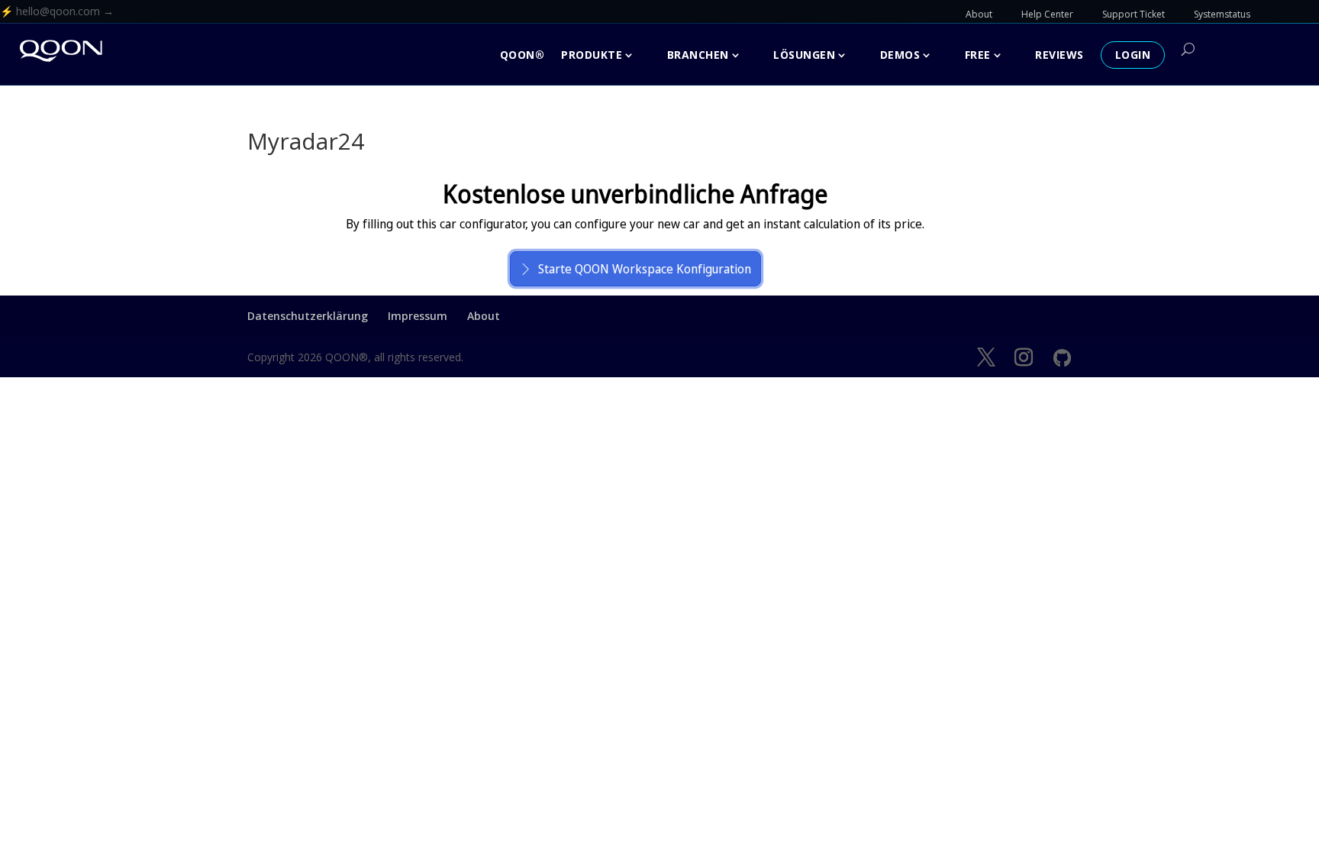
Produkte (591, 54)
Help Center (1047, 14)
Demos (900, 54)
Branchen (698, 54)
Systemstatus (1222, 14)
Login (1133, 54)
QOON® (522, 54)
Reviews (1059, 54)
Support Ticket (1133, 14)
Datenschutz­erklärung (307, 316)
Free (978, 54)
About (979, 14)
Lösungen (804, 54)
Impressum (417, 316)
